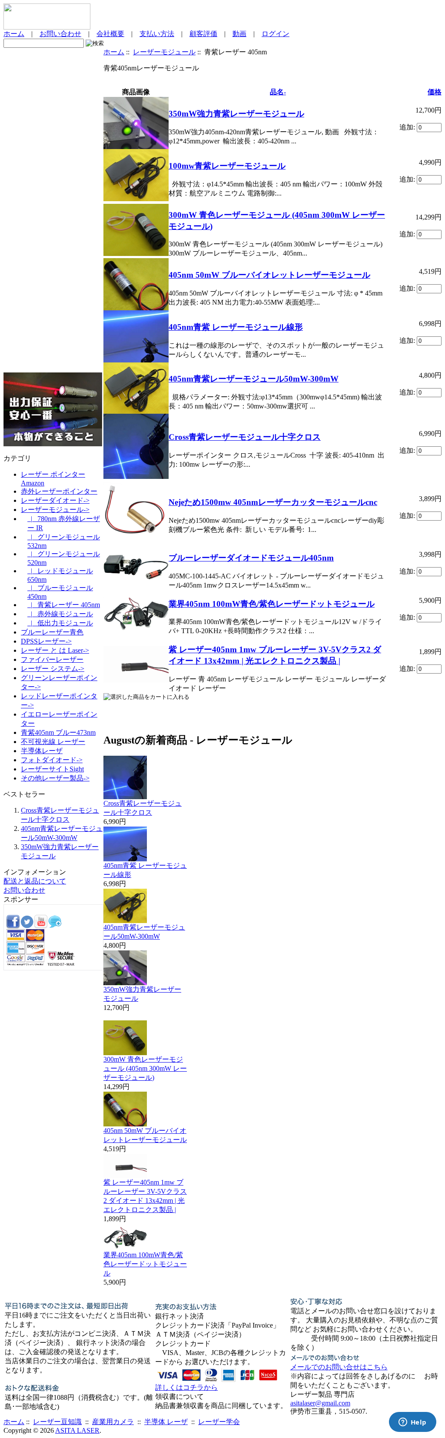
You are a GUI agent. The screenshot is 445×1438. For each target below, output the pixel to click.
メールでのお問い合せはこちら (339, 1367)
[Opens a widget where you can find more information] (412, 1423)
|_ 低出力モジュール (60, 623)
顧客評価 (203, 33)
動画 (239, 33)
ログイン (275, 33)
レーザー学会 (219, 1421)
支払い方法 (156, 33)
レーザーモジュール (164, 52)
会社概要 (110, 33)
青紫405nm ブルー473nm (58, 732)
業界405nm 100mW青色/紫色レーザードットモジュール (272, 603)
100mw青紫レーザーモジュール (227, 165)
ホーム (13, 33)
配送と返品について (34, 881)
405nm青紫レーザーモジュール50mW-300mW (254, 378)
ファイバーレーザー (52, 659)
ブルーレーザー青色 (52, 632)
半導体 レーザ (166, 1421)
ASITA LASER (77, 1430)
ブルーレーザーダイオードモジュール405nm (251, 557)
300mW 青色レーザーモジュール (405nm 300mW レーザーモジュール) (145, 1068)
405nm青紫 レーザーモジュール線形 (236, 327)
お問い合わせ (60, 33)
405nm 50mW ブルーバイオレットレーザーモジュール (269, 274)
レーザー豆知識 (57, 1421)
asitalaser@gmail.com (320, 1403)
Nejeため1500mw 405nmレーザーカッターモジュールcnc (273, 502)
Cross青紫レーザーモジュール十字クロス (245, 437)
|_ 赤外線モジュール (60, 614)
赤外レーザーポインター (59, 491)
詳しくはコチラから (186, 1387)
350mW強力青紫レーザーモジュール (236, 113)
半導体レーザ (42, 750)
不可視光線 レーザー (53, 741)
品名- (278, 92)
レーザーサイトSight (52, 769)
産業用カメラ (113, 1421)
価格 (435, 92)
